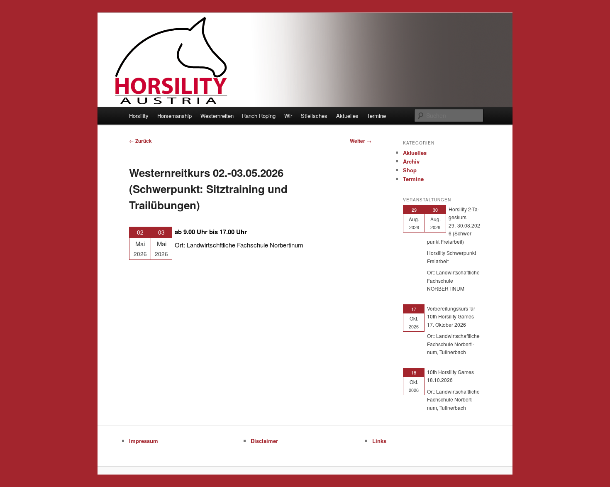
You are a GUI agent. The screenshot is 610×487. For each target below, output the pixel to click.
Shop (410, 170)
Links (379, 441)
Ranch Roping (259, 116)
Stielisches (314, 116)
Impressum (143, 441)
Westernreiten (217, 116)
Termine (376, 116)
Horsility (139, 116)
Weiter (360, 140)
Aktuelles (347, 116)
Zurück (140, 140)
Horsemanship (174, 116)
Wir (288, 116)
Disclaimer (264, 441)
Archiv (411, 161)
